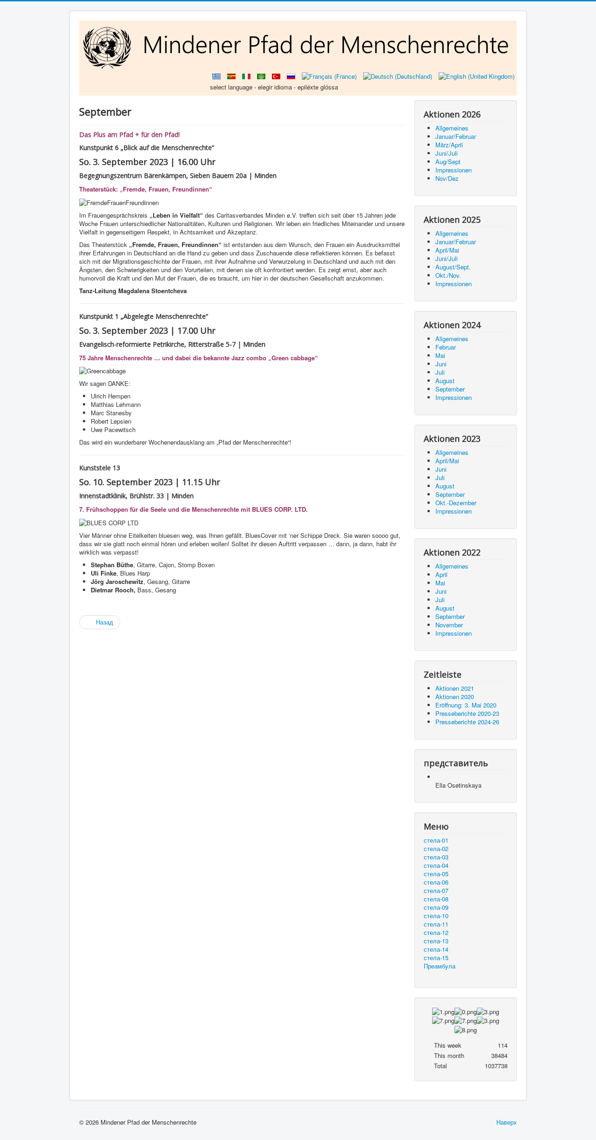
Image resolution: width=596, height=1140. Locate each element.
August (444, 380)
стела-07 (436, 890)
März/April (449, 144)
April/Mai (447, 250)
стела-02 (436, 849)
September (450, 389)
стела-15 (436, 958)
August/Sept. (453, 266)
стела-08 (436, 899)
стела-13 (436, 941)
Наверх (506, 1122)
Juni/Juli (446, 153)
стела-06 (436, 882)
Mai (440, 355)
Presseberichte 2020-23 (467, 713)
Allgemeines (451, 128)
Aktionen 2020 (454, 696)
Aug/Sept (448, 161)
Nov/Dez (447, 178)
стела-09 (436, 907)
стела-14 (436, 949)
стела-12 (436, 932)
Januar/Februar (455, 136)
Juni (441, 363)
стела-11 (436, 924)
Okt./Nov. (448, 275)
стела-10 (436, 916)
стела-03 (436, 857)
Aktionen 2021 (454, 688)
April (441, 574)
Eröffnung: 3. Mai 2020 (465, 704)
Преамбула (439, 966)
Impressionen (453, 169)
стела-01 (436, 840)
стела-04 (436, 865)
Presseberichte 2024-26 (467, 721)
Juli (440, 372)
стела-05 (436, 874)
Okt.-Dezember (455, 502)
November (449, 624)
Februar (445, 347)
